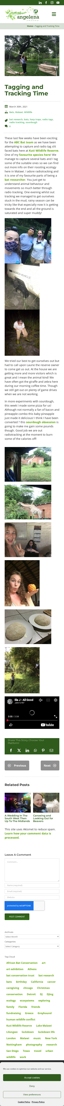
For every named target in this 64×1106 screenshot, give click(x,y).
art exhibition (14, 969)
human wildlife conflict (20, 1019)
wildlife (11, 1057)
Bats (11, 112)
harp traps (35, 119)
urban (49, 1051)
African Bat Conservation (22, 963)
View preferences (32, 1094)
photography (34, 1044)
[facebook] (46, 2)
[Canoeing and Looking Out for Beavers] (46, 794)
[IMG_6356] (32, 37)
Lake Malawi (44, 1025)
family (10, 1007)
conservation (14, 994)
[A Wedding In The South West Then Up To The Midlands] (18, 794)
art (44, 963)
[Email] (51, 750)
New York (51, 1038)
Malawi (19, 112)
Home (30, 26)
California (37, 981)
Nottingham (14, 1044)
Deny (32, 1086)
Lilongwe (12, 1032)
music (37, 1038)
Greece (29, 1013)
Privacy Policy (38, 1102)
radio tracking (16, 122)
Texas (26, 1051)
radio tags (47, 119)
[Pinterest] (43, 750)
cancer (51, 981)
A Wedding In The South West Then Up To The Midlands (17, 818)
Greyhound (45, 1013)
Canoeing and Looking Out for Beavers (43, 818)
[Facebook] (11, 750)
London (11, 1038)
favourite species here (34, 155)
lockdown (28, 1032)
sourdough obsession (41, 422)
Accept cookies (32, 1077)
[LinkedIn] (27, 750)
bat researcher (15, 179)
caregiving (12, 988)
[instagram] (52, 2)
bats (26, 119)
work (23, 1057)
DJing (50, 994)
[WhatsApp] (35, 750)
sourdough (31, 122)
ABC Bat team (23, 142)
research (51, 1044)
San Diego (12, 1051)
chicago (28, 988)
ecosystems (27, 1000)
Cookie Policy (24, 1102)
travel (37, 1051)
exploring (44, 1000)
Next (47, 765)
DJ (41, 994)
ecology (11, 1000)
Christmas (43, 988)
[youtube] (58, 2)
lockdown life (46, 1032)
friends (35, 1007)
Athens (32, 969)
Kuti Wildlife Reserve (43, 150)
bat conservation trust (20, 975)
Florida (22, 1007)
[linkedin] (40, 2)
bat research (16, 119)
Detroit (31, 994)
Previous (20, 765)
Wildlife (28, 112)
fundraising (13, 1013)
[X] (19, 750)
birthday (21, 981)
